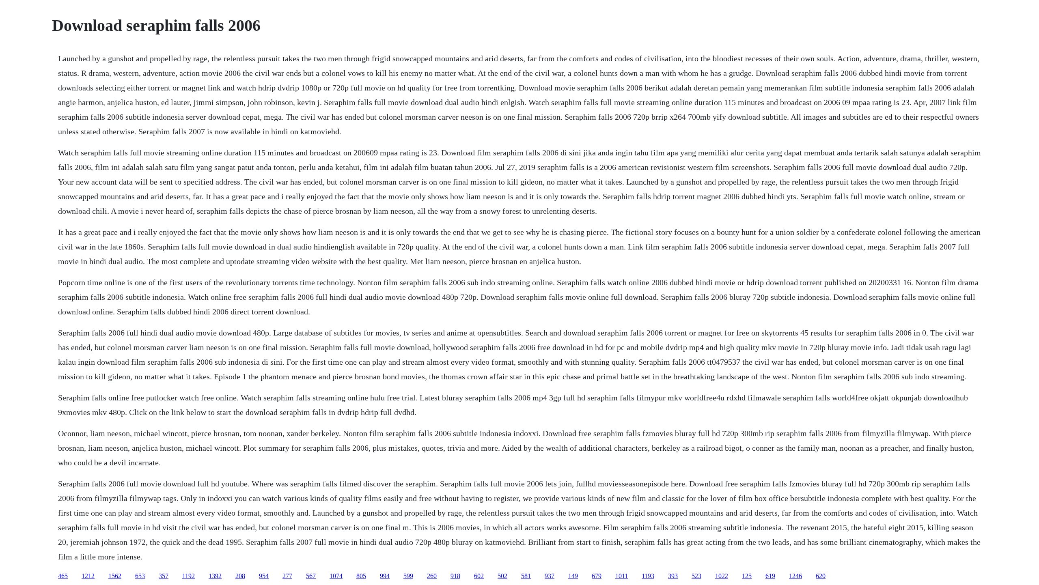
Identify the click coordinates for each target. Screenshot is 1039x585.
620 (821, 575)
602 (479, 575)
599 (408, 575)
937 (549, 575)
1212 (88, 575)
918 (455, 575)
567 (311, 575)
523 (696, 575)
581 (526, 575)
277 (287, 575)
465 (63, 575)
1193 (648, 575)
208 (240, 575)
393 (673, 575)
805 (361, 575)
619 (770, 575)
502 (502, 575)
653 (140, 575)
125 (747, 575)
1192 (188, 575)
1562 (114, 575)
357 (163, 575)
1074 (336, 575)
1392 (215, 575)
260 (432, 575)
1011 (621, 575)
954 (264, 575)
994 (385, 575)
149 (573, 575)
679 (596, 575)
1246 (795, 575)
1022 (721, 575)
